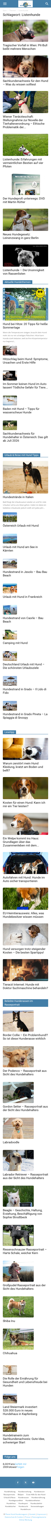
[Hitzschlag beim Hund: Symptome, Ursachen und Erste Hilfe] (25, 351)
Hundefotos (11, 1503)
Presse (27, 1517)
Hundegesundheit (16, 1500)
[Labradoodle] (25, 1128)
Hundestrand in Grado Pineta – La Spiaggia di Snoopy (25, 715)
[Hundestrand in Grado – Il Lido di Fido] (25, 681)
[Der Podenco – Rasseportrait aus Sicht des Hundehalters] (25, 1056)
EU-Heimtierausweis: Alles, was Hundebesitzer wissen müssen (23, 915)
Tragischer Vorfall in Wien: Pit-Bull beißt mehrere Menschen (25, 47)
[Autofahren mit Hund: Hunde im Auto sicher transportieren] (25, 863)
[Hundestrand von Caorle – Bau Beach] (25, 610)
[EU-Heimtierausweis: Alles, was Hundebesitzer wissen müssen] (25, 899)
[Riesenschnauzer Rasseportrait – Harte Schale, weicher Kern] (25, 1235)
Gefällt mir (20, 1464)
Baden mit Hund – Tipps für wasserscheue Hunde (21, 410)
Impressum (41, 1514)
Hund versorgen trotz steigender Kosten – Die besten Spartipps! (24, 950)
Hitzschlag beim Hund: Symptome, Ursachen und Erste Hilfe (25, 360)
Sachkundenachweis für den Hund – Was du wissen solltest (25, 82)
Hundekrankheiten (33, 1500)
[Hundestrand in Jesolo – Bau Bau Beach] (25, 563)
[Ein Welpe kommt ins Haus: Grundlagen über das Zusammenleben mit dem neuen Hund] (25, 824)
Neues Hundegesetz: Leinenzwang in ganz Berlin (21, 236)
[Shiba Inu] (25, 1306)
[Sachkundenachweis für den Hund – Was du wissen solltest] (25, 66)
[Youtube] (33, 1482)
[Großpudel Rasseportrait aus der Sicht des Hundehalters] (25, 1271)
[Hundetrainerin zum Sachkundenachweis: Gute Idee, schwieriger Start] (25, 1427)
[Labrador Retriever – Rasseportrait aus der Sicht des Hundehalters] (25, 1160)
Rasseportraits (9, 1494)
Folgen (20, 1467)
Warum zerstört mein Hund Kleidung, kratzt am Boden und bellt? (23, 767)
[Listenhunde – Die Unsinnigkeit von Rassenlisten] (25, 256)
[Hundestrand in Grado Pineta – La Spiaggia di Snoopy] (25, 706)
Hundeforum (26, 1509)
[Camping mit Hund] (25, 634)
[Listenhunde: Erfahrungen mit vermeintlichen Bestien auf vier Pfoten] (25, 145)
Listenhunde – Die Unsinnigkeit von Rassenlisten (23, 271)
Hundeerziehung (24, 1491)
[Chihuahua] (25, 1339)
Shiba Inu (9, 1321)
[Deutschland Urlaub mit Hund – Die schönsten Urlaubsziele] (25, 656)
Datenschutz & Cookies (14, 1517)
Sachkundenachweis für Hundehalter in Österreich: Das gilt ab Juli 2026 (25, 437)
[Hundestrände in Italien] (25, 477)
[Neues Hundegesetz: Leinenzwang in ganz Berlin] (25, 220)
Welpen (21, 1494)
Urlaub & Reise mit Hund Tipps (22, 455)
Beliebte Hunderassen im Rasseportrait (19, 1002)
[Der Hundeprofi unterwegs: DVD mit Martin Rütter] (25, 184)
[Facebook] (18, 1482)
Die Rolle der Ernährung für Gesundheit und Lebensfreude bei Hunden (25, 1382)
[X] (25, 1482)
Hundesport (23, 1503)
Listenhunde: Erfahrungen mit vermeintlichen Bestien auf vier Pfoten (23, 163)
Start (5, 10)
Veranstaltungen (37, 1506)
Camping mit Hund (15, 643)
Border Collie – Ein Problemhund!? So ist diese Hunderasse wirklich (25, 1036)
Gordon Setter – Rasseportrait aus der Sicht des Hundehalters (25, 1108)
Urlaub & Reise (9, 1497)
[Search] (47, 4)
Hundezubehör (36, 1503)
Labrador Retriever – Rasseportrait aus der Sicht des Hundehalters (25, 1176)
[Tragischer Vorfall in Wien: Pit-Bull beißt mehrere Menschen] (25, 31)
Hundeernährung (38, 1497)
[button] (4, 4)
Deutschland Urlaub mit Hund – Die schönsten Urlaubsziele (23, 666)
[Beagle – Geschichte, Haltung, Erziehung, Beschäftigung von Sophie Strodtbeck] (25, 1196)
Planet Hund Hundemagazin (16, 1514)
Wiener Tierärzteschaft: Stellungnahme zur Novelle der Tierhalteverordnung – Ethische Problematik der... (23, 122)
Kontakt (32, 1514)
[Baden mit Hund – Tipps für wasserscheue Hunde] (25, 400)
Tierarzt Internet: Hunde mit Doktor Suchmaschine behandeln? (25, 986)
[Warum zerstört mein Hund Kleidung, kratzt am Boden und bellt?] (25, 749)
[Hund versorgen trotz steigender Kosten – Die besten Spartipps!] (25, 934)
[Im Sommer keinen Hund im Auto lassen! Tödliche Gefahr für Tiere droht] (25, 375)
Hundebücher (10, 1506)
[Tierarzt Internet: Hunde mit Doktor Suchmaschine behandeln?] (25, 970)
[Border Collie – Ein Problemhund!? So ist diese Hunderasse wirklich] (25, 1021)
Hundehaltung (9, 1491)
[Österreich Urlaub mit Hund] (25, 517)
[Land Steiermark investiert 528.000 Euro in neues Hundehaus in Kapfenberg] (25, 1398)
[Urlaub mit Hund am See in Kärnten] (25, 539)
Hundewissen (39, 1491)
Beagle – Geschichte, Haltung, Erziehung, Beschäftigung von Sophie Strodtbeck (22, 1214)
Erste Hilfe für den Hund (35, 1494)
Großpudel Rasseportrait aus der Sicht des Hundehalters (24, 1287)
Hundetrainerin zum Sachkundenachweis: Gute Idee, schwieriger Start (24, 1439)
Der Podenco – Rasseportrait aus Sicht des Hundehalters (25, 1072)
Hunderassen (23, 1497)
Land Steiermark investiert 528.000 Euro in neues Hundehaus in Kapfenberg (20, 1410)
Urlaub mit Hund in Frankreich (22, 597)
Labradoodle (11, 1142)
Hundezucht (23, 1506)
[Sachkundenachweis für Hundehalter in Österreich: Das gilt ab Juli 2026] (25, 425)
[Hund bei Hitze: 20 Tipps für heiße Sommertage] (25, 304)
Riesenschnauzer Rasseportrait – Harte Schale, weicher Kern (25, 1251)
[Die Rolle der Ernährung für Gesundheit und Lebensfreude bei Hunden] (25, 1370)
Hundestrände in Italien (18, 497)
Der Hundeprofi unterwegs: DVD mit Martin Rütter (24, 200)
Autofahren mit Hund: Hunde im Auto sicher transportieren (24, 879)
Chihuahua (10, 1353)
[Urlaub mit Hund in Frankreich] (25, 588)
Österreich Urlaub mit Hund (21, 525)
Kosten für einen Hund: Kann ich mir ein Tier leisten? (24, 804)
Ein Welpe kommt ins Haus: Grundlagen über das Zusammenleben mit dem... (21, 842)
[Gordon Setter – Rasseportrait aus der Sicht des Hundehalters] (25, 1092)
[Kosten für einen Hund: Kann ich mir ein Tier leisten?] (25, 788)
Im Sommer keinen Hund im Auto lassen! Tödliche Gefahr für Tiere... (25, 385)
